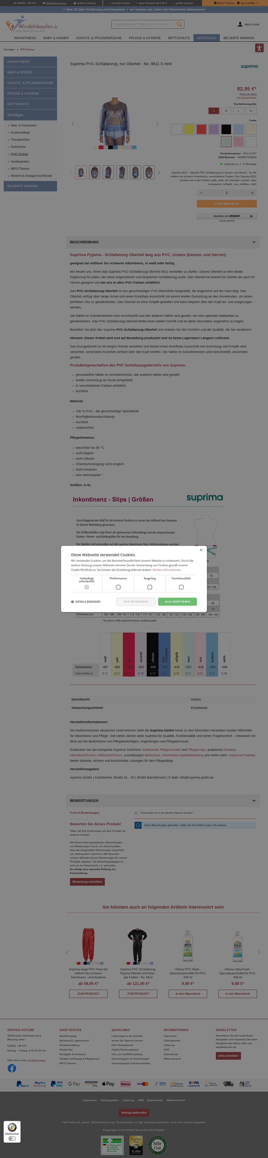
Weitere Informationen (167, 570)
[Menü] (18, 1123)
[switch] (12, 1138)
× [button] (201, 550)
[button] (85, 601)
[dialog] (134, 579)
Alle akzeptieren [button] (177, 601)
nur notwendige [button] (135, 601)
